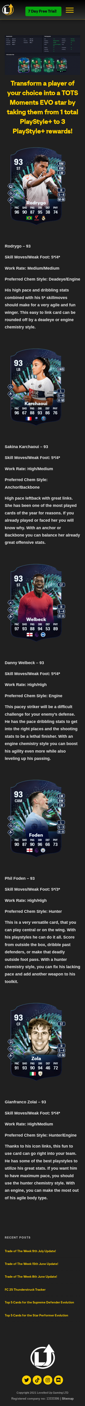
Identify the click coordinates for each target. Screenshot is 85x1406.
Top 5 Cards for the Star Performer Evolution (36, 1315)
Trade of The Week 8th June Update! (31, 1276)
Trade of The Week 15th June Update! (31, 1264)
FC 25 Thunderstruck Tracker (25, 1289)
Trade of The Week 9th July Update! (30, 1251)
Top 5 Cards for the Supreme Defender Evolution (39, 1302)
